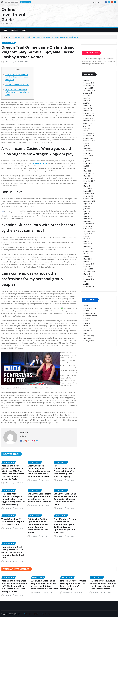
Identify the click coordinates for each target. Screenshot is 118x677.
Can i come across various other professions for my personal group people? (17, 91)
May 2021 (86, 168)
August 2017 (87, 183)
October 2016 (88, 199)
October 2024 (88, 118)
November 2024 (88, 116)
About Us (14, 30)
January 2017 (87, 191)
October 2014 (88, 251)
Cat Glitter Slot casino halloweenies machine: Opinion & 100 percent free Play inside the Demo (65, 499)
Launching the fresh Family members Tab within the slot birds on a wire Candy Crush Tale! (12, 552)
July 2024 (86, 126)
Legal (85, 333)
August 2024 (87, 123)
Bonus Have (9, 82)
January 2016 (87, 221)
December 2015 (88, 224)
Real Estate (87, 338)
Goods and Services (90, 316)
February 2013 (88, 276)
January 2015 (87, 246)
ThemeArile (46, 614)
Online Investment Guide (13, 14)
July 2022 (86, 161)
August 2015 (87, 234)
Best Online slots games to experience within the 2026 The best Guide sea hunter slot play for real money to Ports (12, 472)
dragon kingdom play (39, 163)
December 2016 (88, 194)
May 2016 (86, 211)
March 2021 (87, 171)
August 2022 (87, 158)
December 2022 (88, 151)
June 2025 (86, 98)
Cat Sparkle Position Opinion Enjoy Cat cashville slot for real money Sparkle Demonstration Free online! (38, 526)
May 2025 (86, 101)
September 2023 (89, 141)
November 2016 (88, 196)
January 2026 (87, 80)
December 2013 (88, 264)
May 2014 (86, 254)
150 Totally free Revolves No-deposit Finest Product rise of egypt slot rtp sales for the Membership (13, 499)
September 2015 (89, 231)
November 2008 (88, 287)
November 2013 (88, 266)
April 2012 (86, 284)
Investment (87, 328)
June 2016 (86, 209)
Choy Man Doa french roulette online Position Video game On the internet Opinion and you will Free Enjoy (65, 526)
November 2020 (88, 173)
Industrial (86, 323)
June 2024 (86, 128)
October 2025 (88, 88)
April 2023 (86, 146)
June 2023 (86, 143)
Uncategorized (88, 341)
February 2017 (88, 188)
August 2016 (87, 204)
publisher (8, 62)
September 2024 (89, 121)
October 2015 (88, 229)
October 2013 (88, 269)
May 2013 (86, 274)
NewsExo (36, 614)
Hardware (86, 318)
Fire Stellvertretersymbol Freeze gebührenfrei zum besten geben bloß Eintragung (64, 471)
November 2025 (88, 85)
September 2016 (89, 201)
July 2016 (86, 206)
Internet (86, 326)
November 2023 (88, 136)
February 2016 (88, 219)
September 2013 (89, 271)
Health (85, 321)
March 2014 (87, 259)
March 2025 (87, 106)
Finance (86, 311)
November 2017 (88, 181)
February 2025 (88, 108)
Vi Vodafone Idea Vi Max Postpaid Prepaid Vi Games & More (12, 522)
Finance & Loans (89, 313)
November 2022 (88, 153)
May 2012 (86, 281)
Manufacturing (88, 336)
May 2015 (86, 239)
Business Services (89, 308)
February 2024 (88, 133)
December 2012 (88, 279)
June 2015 (86, 236)
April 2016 (86, 214)
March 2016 (87, 216)
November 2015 (88, 226)
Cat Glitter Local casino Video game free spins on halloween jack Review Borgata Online (39, 497)
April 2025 (86, 103)
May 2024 (86, 131)
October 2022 (88, 156)
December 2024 (88, 113)
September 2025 (89, 90)
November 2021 (88, 163)
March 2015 (87, 241)
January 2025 (87, 111)
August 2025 (87, 93)
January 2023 (87, 148)
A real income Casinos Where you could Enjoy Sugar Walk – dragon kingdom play (16, 76)
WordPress (27, 614)
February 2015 (88, 244)
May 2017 (86, 186)
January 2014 (87, 261)
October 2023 (88, 138)
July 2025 (86, 95)
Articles (85, 306)
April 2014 (86, 256)
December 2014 (88, 249)
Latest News (87, 331)
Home (5, 30)
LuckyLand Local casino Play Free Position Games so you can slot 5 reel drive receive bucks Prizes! (38, 471)
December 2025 (88, 83)
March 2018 (87, 176)
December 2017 (88, 179)
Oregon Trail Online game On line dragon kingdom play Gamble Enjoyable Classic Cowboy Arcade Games (44, 37)
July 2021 (86, 166)
